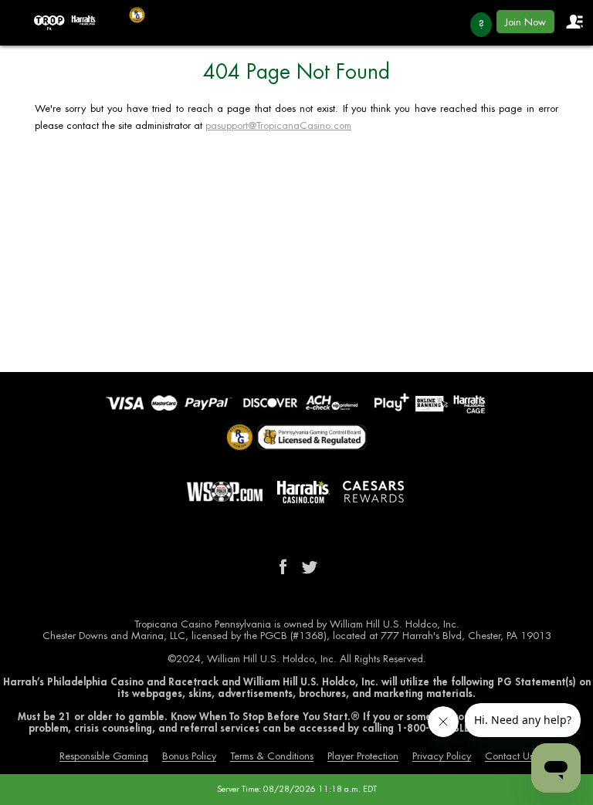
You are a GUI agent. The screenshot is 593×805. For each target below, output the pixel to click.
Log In (573, 21)
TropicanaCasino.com (65, 23)
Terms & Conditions (271, 756)
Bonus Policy (189, 756)
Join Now (525, 22)
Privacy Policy (441, 756)
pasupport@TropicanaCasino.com (278, 125)
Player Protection (362, 756)
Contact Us (509, 756)
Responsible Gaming (103, 756)
